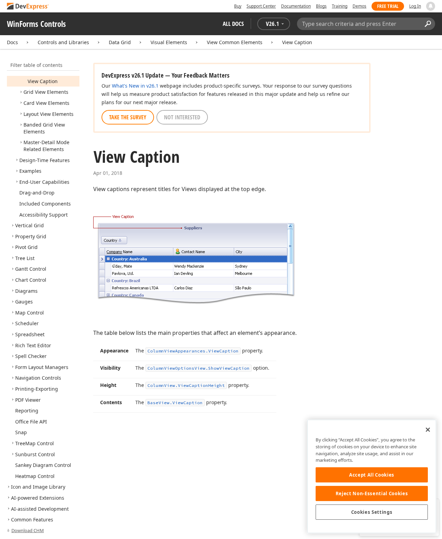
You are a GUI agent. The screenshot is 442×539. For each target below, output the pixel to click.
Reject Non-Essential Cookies (372, 493)
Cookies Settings (372, 512)
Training (339, 6)
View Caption (297, 42)
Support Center (261, 6)
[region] (371, 476)
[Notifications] (430, 6)
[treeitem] (43, 81)
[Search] (427, 24)
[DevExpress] (28, 7)
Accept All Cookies (371, 475)
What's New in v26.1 (135, 85)
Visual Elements (169, 42)
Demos (359, 6)
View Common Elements (234, 42)
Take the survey (127, 117)
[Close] (427, 429)
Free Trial (387, 6)
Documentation (296, 6)
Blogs (321, 6)
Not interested (182, 117)
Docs (12, 42)
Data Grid (120, 42)
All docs (233, 24)
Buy (237, 6)
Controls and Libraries (63, 42)
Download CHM (27, 530)
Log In (415, 6)
